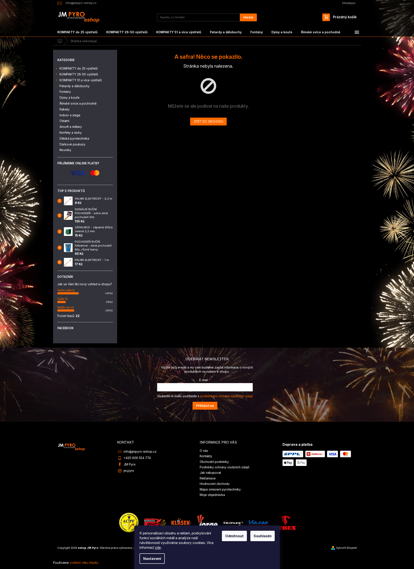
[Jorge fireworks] (207, 522)
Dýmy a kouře (70, 97)
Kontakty (206, 456)
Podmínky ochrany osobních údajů (224, 467)
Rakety (65, 109)
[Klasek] (181, 522)
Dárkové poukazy (72, 144)
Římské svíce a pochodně (78, 103)
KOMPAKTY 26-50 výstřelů (79, 74)
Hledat (248, 17)
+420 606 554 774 (137, 458)
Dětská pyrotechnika (74, 138)
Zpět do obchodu (208, 121)
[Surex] (285, 522)
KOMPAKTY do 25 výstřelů (79, 68)
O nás (204, 450)
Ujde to (62, 298)
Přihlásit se (205, 405)
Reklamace (208, 478)
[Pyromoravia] (155, 522)
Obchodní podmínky (214, 462)
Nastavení (152, 558)
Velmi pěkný (66, 290)
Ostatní (64, 121)
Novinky (65, 150)
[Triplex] (233, 522)
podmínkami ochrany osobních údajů (226, 396)
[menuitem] (77, 32)
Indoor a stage (70, 115)
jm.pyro (129, 470)
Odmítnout (234, 536)
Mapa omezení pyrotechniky (220, 489)
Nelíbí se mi (65, 307)
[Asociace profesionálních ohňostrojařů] (129, 522)
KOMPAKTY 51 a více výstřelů (81, 80)
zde (158, 547)
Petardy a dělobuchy (75, 86)
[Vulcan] (259, 522)
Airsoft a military (71, 126)
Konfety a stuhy (71, 132)
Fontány (65, 91)
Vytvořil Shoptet (346, 547)
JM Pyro (130, 464)
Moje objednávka (212, 495)
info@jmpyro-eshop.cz (140, 451)
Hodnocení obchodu (214, 484)
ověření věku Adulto (84, 562)
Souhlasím (262, 536)
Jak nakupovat (210, 472)
